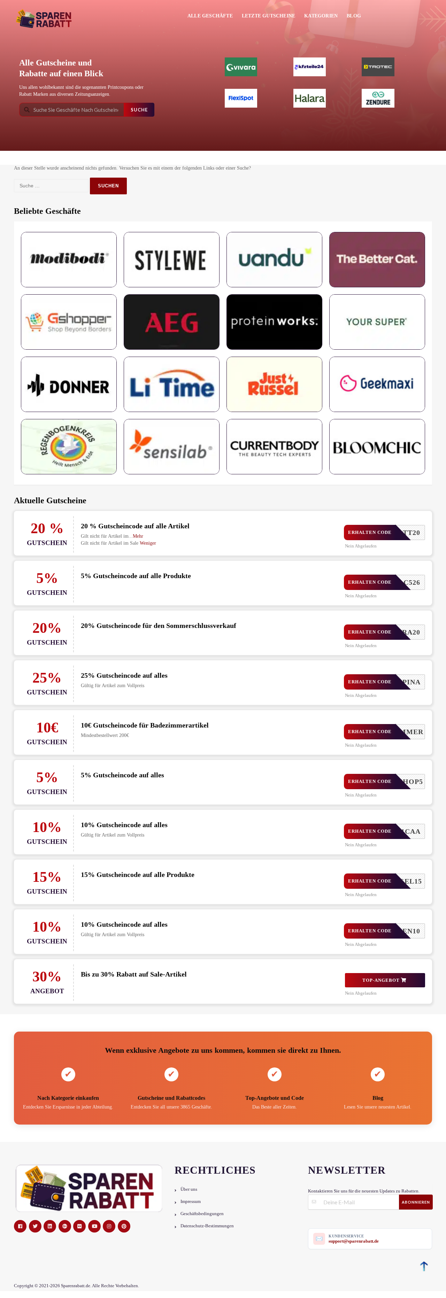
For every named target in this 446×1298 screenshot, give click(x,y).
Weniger (148, 543)
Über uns (188, 1189)
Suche (139, 109)
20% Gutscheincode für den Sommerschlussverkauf (158, 625)
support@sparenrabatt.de (354, 1241)
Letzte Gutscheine (268, 15)
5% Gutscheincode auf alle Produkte (136, 576)
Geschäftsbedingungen (202, 1213)
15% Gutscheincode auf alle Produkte (137, 874)
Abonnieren (416, 1202)
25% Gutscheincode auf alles (124, 675)
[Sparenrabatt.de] (46, 18)
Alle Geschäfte (210, 15)
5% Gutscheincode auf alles (122, 775)
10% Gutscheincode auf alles (124, 825)
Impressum (190, 1201)
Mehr (138, 536)
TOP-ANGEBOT (381, 980)
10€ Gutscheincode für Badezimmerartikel (145, 725)
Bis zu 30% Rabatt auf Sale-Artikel (134, 974)
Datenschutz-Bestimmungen (207, 1225)
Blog (354, 15)
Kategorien (321, 15)
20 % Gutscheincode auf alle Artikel (135, 526)
